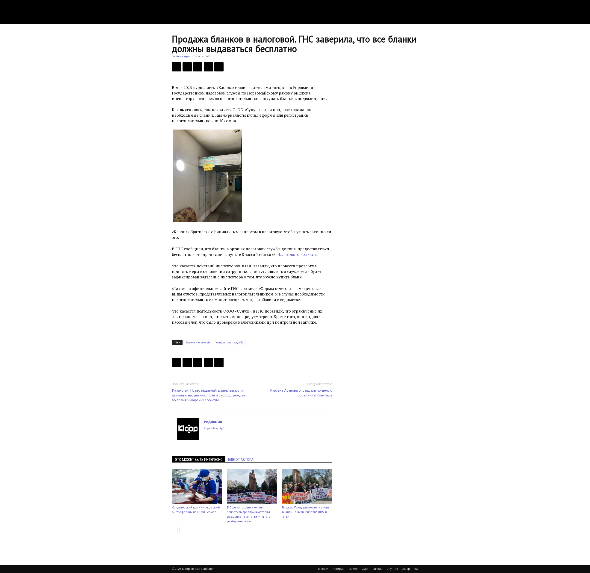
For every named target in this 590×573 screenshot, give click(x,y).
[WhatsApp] (219, 66)
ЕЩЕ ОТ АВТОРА (241, 459)
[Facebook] (176, 66)
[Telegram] (208, 66)
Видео (353, 569)
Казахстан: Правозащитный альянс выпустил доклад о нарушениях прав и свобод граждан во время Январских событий (208, 395)
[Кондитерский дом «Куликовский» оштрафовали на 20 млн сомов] (197, 486)
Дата (365, 569)
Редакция (183, 56)
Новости (322, 569)
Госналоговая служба (229, 342)
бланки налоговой (198, 342)
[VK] (197, 66)
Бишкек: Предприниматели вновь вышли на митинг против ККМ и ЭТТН (306, 512)
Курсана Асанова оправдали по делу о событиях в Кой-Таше (301, 392)
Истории (339, 569)
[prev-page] (175, 530)
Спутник (392, 569)
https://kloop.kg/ (214, 428)
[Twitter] (187, 66)
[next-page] (182, 530)
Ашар (406, 569)
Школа (377, 569)
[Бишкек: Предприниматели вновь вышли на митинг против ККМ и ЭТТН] (307, 486)
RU (416, 569)
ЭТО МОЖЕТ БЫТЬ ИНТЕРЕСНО (199, 459)
